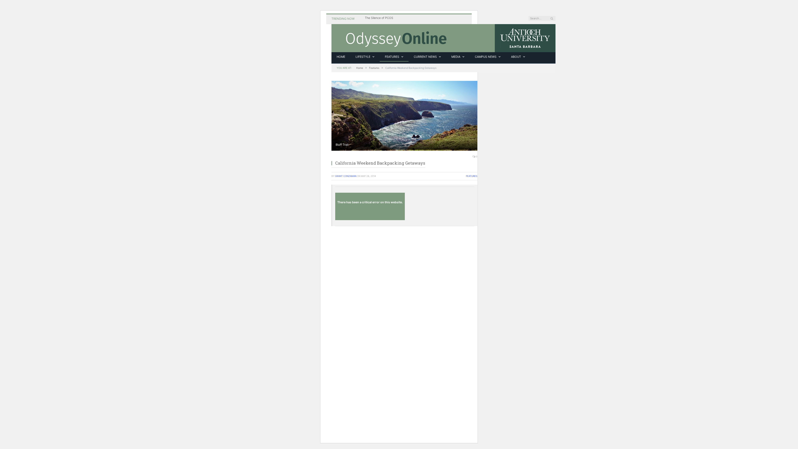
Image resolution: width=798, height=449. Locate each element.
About (516, 56)
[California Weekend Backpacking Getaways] (404, 116)
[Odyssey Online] (443, 37)
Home (341, 56)
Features (392, 56)
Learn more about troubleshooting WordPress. (370, 211)
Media (455, 56)
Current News (425, 56)
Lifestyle (363, 56)
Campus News (485, 56)
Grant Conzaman (345, 176)
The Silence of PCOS (379, 18)
